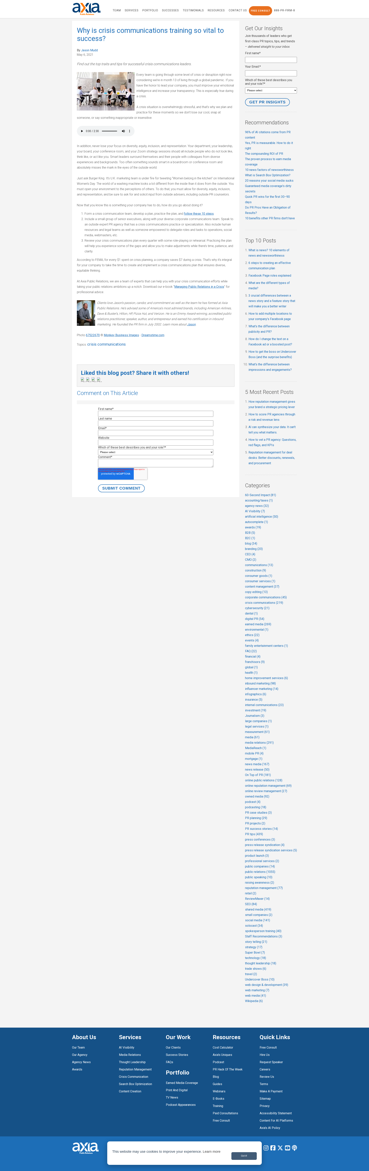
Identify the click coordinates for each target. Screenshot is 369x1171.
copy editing (256, 592)
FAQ (251, 651)
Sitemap (265, 1098)
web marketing (257, 990)
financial (252, 656)
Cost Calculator (223, 1047)
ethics (252, 635)
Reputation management (135, 1069)
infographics (255, 694)
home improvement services (266, 678)
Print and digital (177, 1090)
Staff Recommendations (263, 936)
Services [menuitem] (132, 10)
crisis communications (106, 344)
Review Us (267, 1077)
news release (257, 769)
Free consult (268, 1047)
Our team (78, 1047)
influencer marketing (261, 689)
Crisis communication (133, 1077)
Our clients (173, 1047)
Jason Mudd (89, 50)
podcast (252, 802)
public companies (260, 866)
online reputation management (268, 786)
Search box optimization (135, 1084)
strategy (253, 947)
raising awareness (259, 882)
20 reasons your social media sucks (269, 180)
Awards (77, 1069)
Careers (265, 1069)
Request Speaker (271, 1062)
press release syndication (264, 845)
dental (251, 613)
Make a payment (271, 1091)
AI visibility (126, 1047)
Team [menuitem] (117, 10)
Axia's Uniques (222, 1055)
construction (255, 570)
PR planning (256, 818)
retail (250, 893)
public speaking (258, 877)
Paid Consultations (225, 1113)
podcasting (255, 807)
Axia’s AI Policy (270, 1128)
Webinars (219, 1091)
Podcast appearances (181, 1105)
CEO (250, 554)
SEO (251, 904)
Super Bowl (255, 952)
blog (251, 543)
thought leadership (260, 963)
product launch (257, 855)
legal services (256, 726)
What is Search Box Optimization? (267, 175)
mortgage (253, 759)
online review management (266, 791)
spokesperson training (263, 931)
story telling (256, 942)
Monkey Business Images (121, 335)
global (251, 667)
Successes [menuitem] (170, 10)
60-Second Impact (260, 495)
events (252, 640)
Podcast (218, 1062)
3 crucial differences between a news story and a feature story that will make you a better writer (271, 301)
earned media (258, 624)
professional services (262, 861)
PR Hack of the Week (228, 1069)
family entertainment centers (266, 646)
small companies (258, 915)
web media (255, 995)
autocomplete (256, 522)
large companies (258, 721)
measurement (257, 732)
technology (255, 958)
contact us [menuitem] (238, 10)
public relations (260, 872)
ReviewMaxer (257, 899)
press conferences (260, 839)
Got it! (244, 1155)
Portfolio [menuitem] (150, 10)
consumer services (260, 581)
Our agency (79, 1055)
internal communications (264, 705)
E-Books (218, 1098)
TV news (172, 1097)
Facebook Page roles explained (269, 275)
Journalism (254, 716)
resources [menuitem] (216, 10)
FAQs (169, 1062)
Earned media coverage (182, 1083)
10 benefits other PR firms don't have (270, 218)
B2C (250, 538)
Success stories (177, 1055)
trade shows (255, 969)
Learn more (211, 1152)
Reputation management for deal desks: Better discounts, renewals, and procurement (271, 458)
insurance (253, 699)
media (252, 737)
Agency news (81, 1062)
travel (251, 974)
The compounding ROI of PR (264, 154)
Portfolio (177, 1072)
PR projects (255, 823)
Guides (217, 1084)
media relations (259, 742)
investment (255, 710)
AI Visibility (255, 511)
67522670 (93, 335)
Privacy (265, 1106)
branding (254, 549)
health (251, 672)
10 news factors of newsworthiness (269, 170)
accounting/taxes (259, 500)
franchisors (255, 662)
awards (253, 527)
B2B (250, 533)
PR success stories (261, 829)
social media (257, 920)
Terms (264, 1084)
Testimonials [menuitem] (193, 10)
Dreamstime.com (152, 335)
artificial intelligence (261, 516)
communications (259, 565)
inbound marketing (260, 683)
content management (262, 586)
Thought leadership (132, 1062)
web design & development (266, 985)
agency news (257, 506)
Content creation (130, 1091)
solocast (254, 925)
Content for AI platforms (276, 1120)
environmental (256, 629)
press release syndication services (271, 850)
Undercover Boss (259, 979)
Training (218, 1106)
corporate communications (266, 597)
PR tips (254, 834)
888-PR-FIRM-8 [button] (284, 10)
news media (257, 764)
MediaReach (255, 748)
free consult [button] (260, 10)
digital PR (254, 619)
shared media (258, 909)
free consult (221, 1120)
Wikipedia (254, 1001)
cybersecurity (257, 608)
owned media (257, 796)
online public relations (263, 780)
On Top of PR (258, 775)
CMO (250, 559)
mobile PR (254, 753)
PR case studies (258, 812)
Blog (216, 1077)
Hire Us (265, 1055)
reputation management (264, 888)
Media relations (130, 1055)
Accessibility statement (276, 1113)
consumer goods (258, 576)
